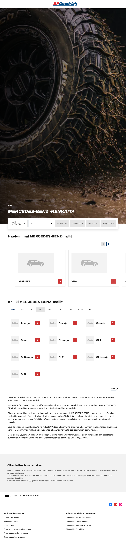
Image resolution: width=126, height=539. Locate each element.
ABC (13, 310)
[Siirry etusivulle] (65, 4)
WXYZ (80, 310)
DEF (22, 310)
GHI (31, 310)
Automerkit (16, 496)
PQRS (60, 310)
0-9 (90, 310)
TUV (70, 310)
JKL (40, 310)
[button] (24, 223)
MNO (50, 310)
